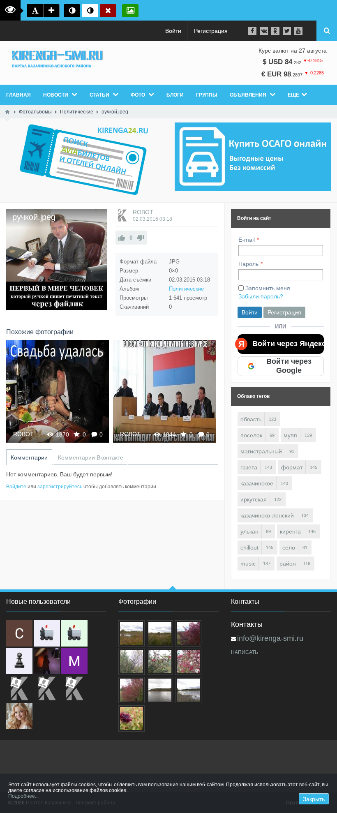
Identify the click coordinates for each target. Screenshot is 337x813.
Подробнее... (23, 796)
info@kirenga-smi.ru (270, 638)
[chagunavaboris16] (19, 661)
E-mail (246, 239)
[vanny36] (19, 716)
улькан (249, 531)
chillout (249, 547)
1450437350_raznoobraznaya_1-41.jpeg (164, 391)
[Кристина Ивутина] (74, 688)
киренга (290, 531)
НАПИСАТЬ (244, 652)
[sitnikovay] (19, 688)
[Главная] (7, 111)
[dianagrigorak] (47, 661)
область (250, 419)
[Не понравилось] (140, 238)
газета (248, 467)
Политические (186, 289)
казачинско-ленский (267, 515)
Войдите (16, 487)
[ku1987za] (47, 633)
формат (291, 467)
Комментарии (29, 457)
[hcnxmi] (74, 633)
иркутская (253, 499)
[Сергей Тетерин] (19, 633)
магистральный (261, 451)
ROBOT (143, 212)
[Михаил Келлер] (74, 661)
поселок (251, 435)
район (287, 563)
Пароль (248, 264)
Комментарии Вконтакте (90, 457)
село (288, 547)
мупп (290, 435)
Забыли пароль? (260, 296)
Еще (293, 95)
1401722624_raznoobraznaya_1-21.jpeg (57, 391)
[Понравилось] (121, 238)
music (248, 563)
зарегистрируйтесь (59, 487)
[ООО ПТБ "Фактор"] (47, 688)
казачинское (256, 483)
